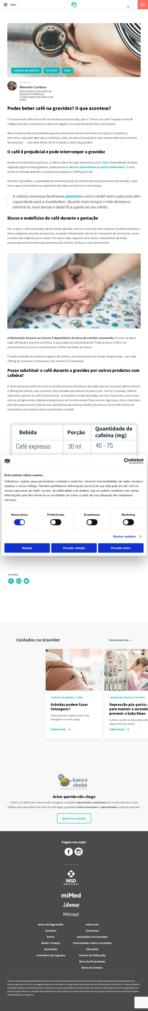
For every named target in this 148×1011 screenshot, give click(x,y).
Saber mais (58, 729)
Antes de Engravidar (51, 924)
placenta (73, 196)
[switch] (51, 522)
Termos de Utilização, (90, 991)
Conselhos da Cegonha (50, 955)
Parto (51, 937)
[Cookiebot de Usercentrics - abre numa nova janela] (127, 461)
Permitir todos (120, 547)
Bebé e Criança (50, 943)
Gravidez (50, 930)
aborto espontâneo (82, 167)
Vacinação (50, 949)
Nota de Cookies (92, 967)
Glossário (92, 949)
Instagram (78, 852)
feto (106, 162)
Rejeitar (27, 547)
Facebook (68, 852)
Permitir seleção (74, 547)
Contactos (92, 930)
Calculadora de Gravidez (92, 937)
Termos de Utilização (92, 955)
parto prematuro (112, 167)
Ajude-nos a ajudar (74, 818)
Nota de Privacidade (92, 961)
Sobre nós (92, 924)
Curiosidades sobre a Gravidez (92, 943)
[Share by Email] (19, 583)
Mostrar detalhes (124, 536)
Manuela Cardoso (33, 87)
